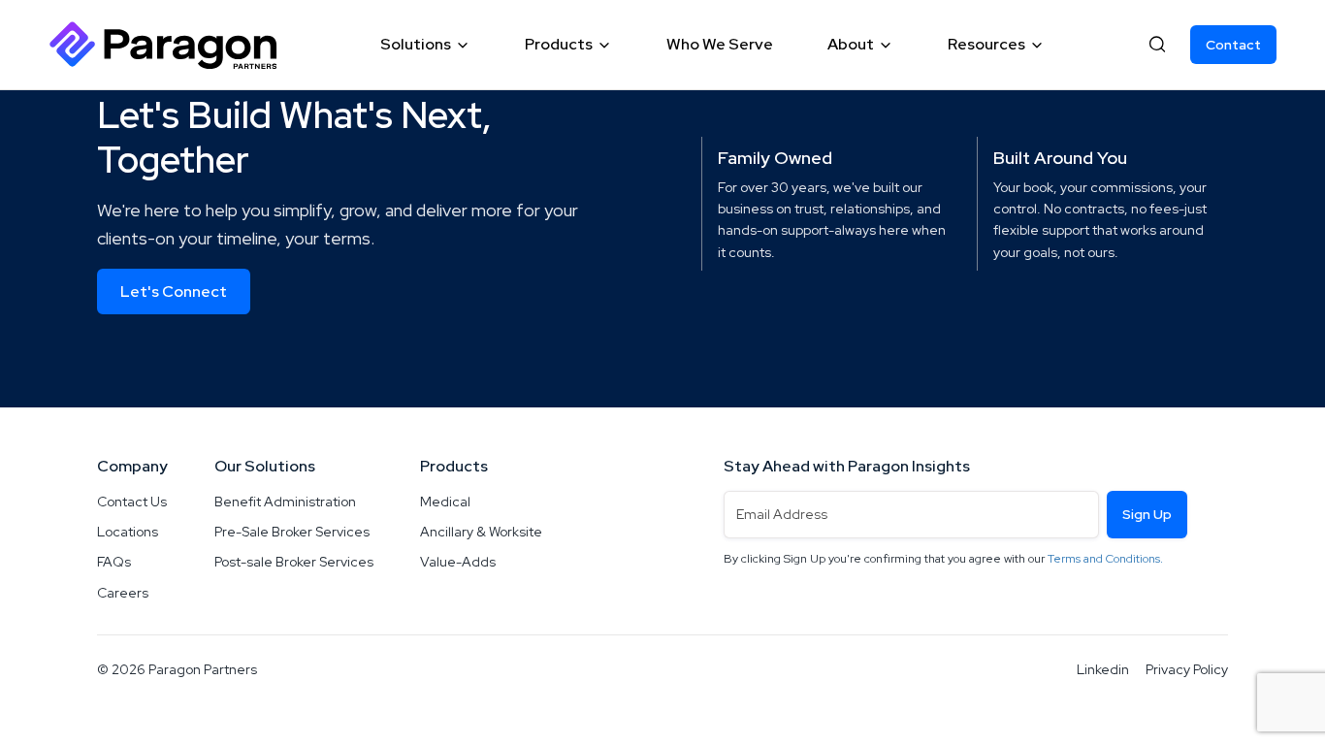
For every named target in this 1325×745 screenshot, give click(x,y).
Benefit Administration (285, 501)
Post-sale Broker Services (293, 561)
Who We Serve (719, 44)
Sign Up (1147, 514)
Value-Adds (458, 561)
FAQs (114, 561)
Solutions (415, 44)
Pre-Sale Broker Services (292, 531)
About (850, 44)
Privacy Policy (1187, 669)
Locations (127, 531)
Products (559, 44)
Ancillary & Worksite (481, 531)
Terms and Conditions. (1105, 559)
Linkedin (1103, 669)
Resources (986, 44)
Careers (122, 592)
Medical (445, 501)
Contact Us (132, 501)
